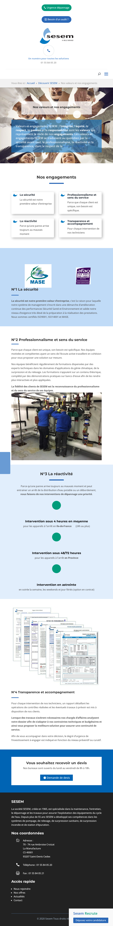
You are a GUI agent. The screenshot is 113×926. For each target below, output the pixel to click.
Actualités (19, 896)
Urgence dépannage (58, 7)
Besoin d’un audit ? (58, 19)
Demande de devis (58, 777)
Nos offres (19, 892)
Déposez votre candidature (91, 920)
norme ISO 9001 (74, 146)
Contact (18, 900)
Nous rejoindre (22, 888)
